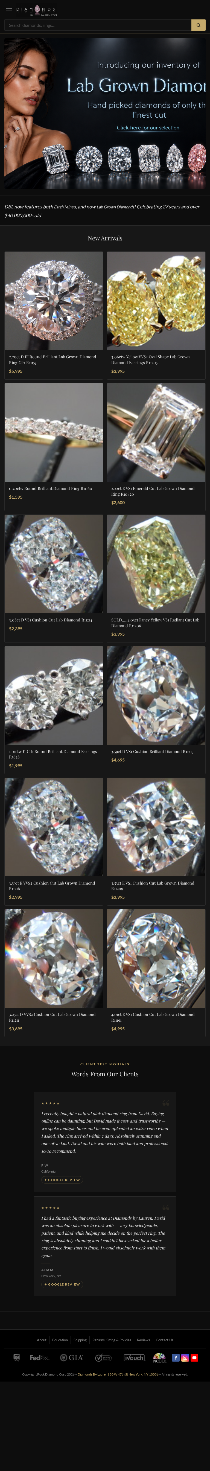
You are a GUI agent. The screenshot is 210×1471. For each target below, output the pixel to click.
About (41, 1340)
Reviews (143, 1340)
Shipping (80, 1340)
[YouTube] (194, 1358)
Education (60, 1340)
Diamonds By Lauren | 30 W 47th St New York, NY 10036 (118, 1374)
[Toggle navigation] (9, 10)
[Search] (198, 25)
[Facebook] (176, 1358)
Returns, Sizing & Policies (111, 1340)
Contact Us (164, 1340)
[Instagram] (185, 1358)
